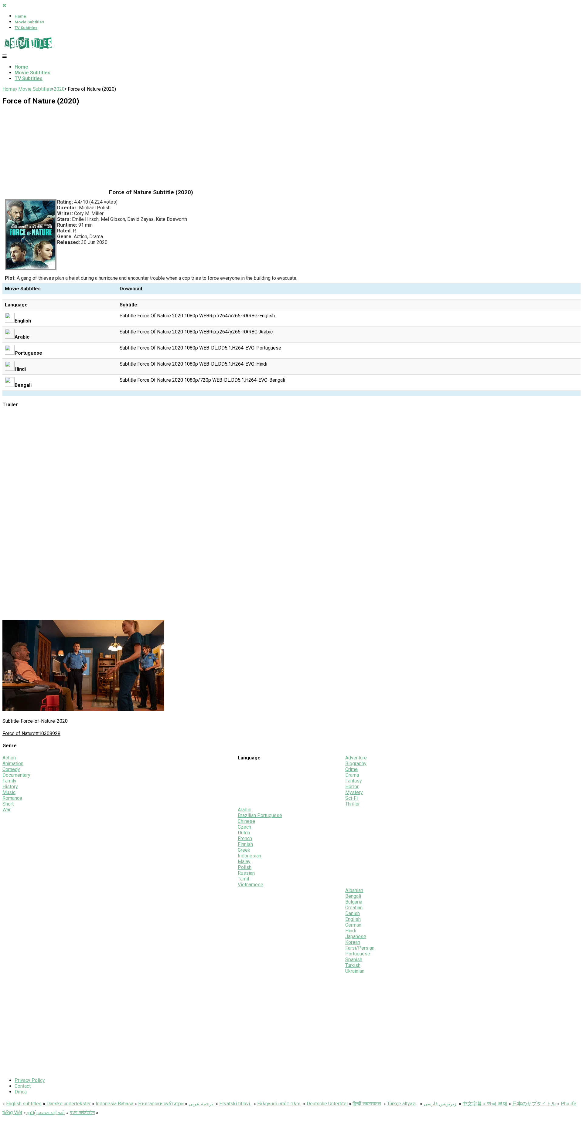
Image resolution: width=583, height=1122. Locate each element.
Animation (12, 763)
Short (8, 804)
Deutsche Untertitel (327, 1104)
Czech (244, 827)
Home (20, 16)
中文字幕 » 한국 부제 (484, 1104)
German (353, 925)
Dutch (244, 833)
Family (9, 781)
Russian (246, 873)
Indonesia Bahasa (115, 1104)
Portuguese (357, 954)
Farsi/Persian (359, 948)
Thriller (352, 804)
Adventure (356, 758)
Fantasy (353, 781)
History (10, 786)
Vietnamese (250, 884)
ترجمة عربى (201, 1104)
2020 (59, 89)
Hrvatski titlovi (235, 1104)
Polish (244, 867)
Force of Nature (19, 733)
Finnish (245, 844)
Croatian (354, 908)
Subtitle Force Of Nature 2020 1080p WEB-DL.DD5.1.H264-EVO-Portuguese (200, 348)
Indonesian (249, 856)
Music (8, 792)
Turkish (352, 965)
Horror (352, 786)
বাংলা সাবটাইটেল (82, 1112)
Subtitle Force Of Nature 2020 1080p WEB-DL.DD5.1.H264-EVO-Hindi (193, 364)
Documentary (16, 775)
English (353, 919)
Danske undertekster (68, 1104)
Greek (244, 850)
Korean (352, 942)
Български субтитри (161, 1104)
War (6, 810)
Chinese (246, 821)
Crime (351, 769)
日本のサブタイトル (534, 1104)
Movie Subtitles (29, 22)
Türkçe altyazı (401, 1104)
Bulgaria (353, 902)
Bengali (353, 896)
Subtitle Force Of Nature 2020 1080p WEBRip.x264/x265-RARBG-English (197, 316)
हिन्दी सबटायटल (367, 1104)
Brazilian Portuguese (260, 815)
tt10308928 (48, 733)
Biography (356, 763)
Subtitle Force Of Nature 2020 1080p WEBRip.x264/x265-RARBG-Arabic (196, 332)
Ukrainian (354, 971)
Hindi (350, 931)
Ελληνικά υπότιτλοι (279, 1104)
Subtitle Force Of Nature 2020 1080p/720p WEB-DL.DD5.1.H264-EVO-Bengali (202, 380)
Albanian (354, 890)
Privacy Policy (30, 1080)
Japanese (355, 936)
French (245, 838)
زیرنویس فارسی (440, 1104)
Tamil (243, 879)
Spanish (353, 959)
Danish (352, 913)
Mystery (354, 792)
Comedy (11, 769)
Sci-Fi (351, 798)
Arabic (244, 810)
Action (9, 758)
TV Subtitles (26, 27)
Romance (12, 798)
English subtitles (24, 1104)
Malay (244, 861)
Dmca (21, 1092)
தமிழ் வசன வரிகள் (45, 1112)
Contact (23, 1086)
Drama (352, 775)
